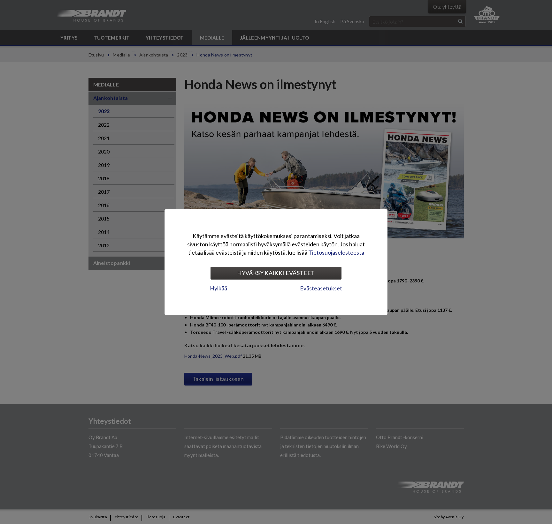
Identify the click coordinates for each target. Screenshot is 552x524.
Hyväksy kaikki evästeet (276, 272)
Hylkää (218, 288)
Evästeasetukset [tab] (321, 288)
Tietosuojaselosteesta (336, 252)
